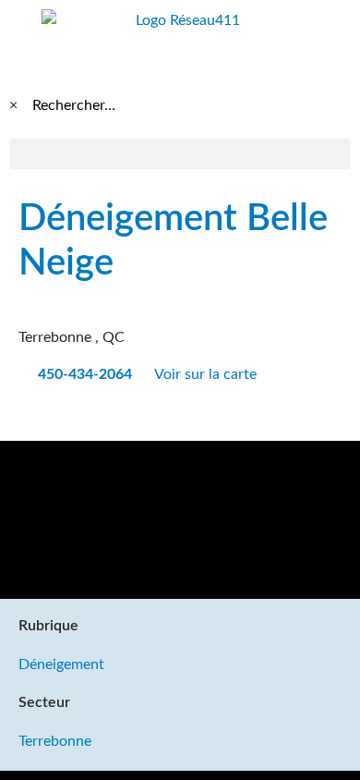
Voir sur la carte (207, 374)
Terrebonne (54, 741)
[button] (180, 154)
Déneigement (61, 664)
